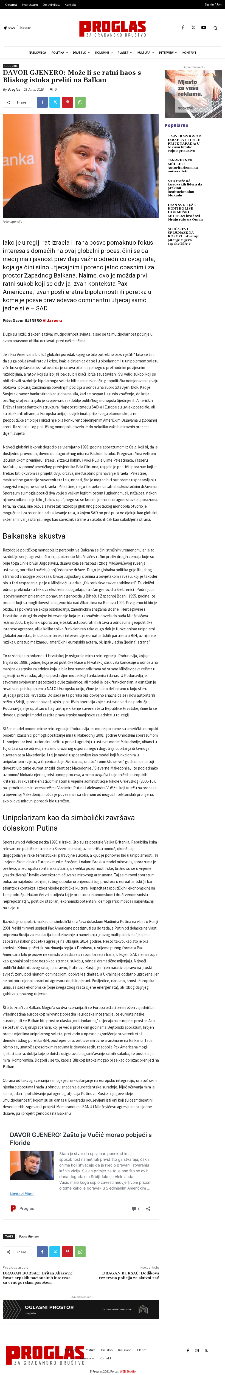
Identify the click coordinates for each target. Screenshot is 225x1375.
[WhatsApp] (80, 102)
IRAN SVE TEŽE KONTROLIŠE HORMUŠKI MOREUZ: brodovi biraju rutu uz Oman (185, 212)
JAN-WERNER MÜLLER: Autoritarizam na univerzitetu (183, 165)
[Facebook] (183, 28)
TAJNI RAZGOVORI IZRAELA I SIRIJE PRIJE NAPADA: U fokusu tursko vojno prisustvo (185, 143)
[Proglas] (112, 28)
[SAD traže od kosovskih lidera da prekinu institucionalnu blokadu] (212, 186)
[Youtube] (203, 28)
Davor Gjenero (29, 1236)
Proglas (14, 89)
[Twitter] (193, 28)
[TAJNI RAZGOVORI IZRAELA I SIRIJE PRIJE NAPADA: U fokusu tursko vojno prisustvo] (212, 141)
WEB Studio (128, 1371)
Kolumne (11, 66)
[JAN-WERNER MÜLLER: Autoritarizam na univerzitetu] (212, 165)
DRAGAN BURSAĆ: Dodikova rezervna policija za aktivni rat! (129, 1275)
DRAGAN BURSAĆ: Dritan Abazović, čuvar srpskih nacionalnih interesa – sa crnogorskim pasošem (38, 1278)
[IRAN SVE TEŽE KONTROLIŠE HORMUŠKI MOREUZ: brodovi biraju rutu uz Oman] (212, 210)
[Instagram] (196, 1350)
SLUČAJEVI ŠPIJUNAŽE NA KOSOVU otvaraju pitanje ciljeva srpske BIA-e (183, 236)
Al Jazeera (52, 320)
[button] (215, 28)
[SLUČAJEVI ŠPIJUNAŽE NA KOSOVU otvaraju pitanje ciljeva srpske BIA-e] (212, 234)
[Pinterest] (67, 102)
